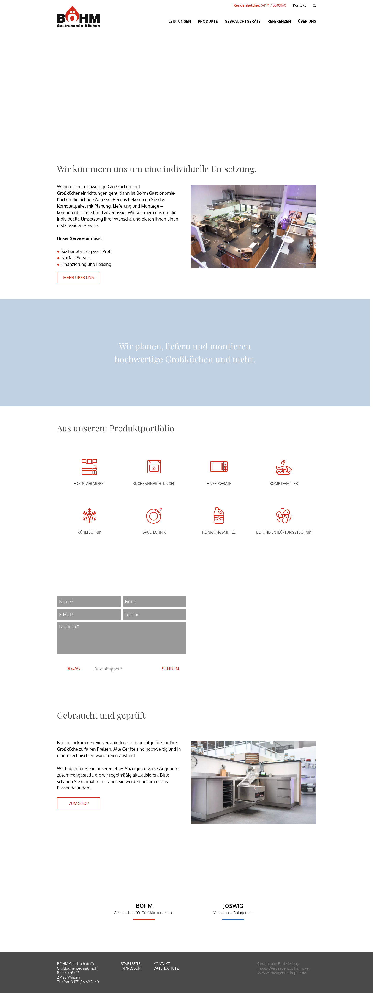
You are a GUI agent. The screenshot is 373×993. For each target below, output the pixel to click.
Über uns (307, 21)
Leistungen (180, 21)
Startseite (130, 963)
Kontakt (299, 5)
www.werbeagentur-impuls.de (281, 972)
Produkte (208, 21)
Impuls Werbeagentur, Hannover (283, 968)
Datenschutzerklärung (100, 659)
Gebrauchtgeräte (243, 21)
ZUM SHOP (79, 803)
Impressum (131, 968)
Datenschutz (166, 968)
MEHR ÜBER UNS (78, 277)
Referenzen (279, 21)
